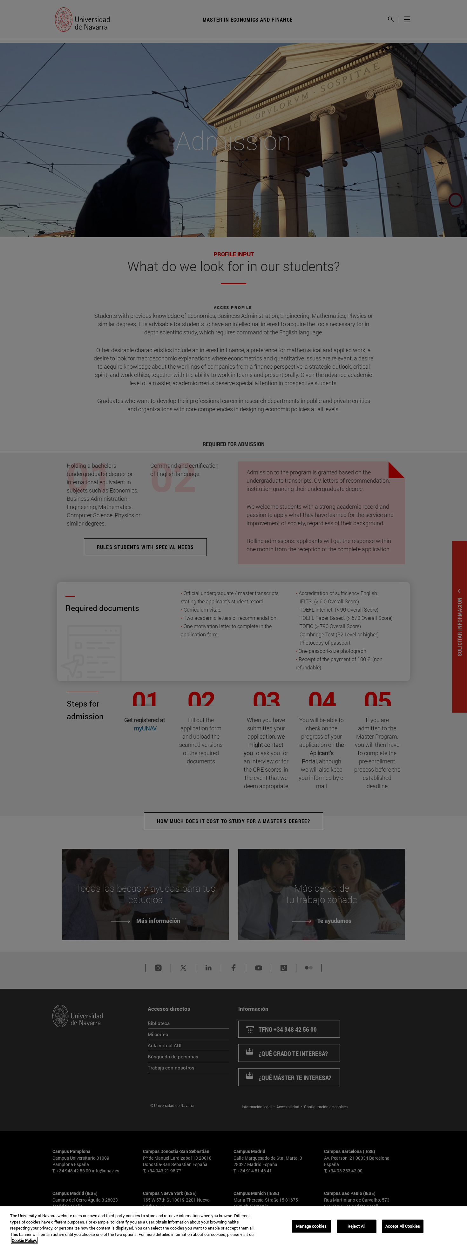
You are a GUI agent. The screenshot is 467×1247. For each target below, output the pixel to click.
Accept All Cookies (402, 1226)
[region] (233, 1226)
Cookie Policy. (24, 1240)
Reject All (356, 1226)
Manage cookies (311, 1226)
